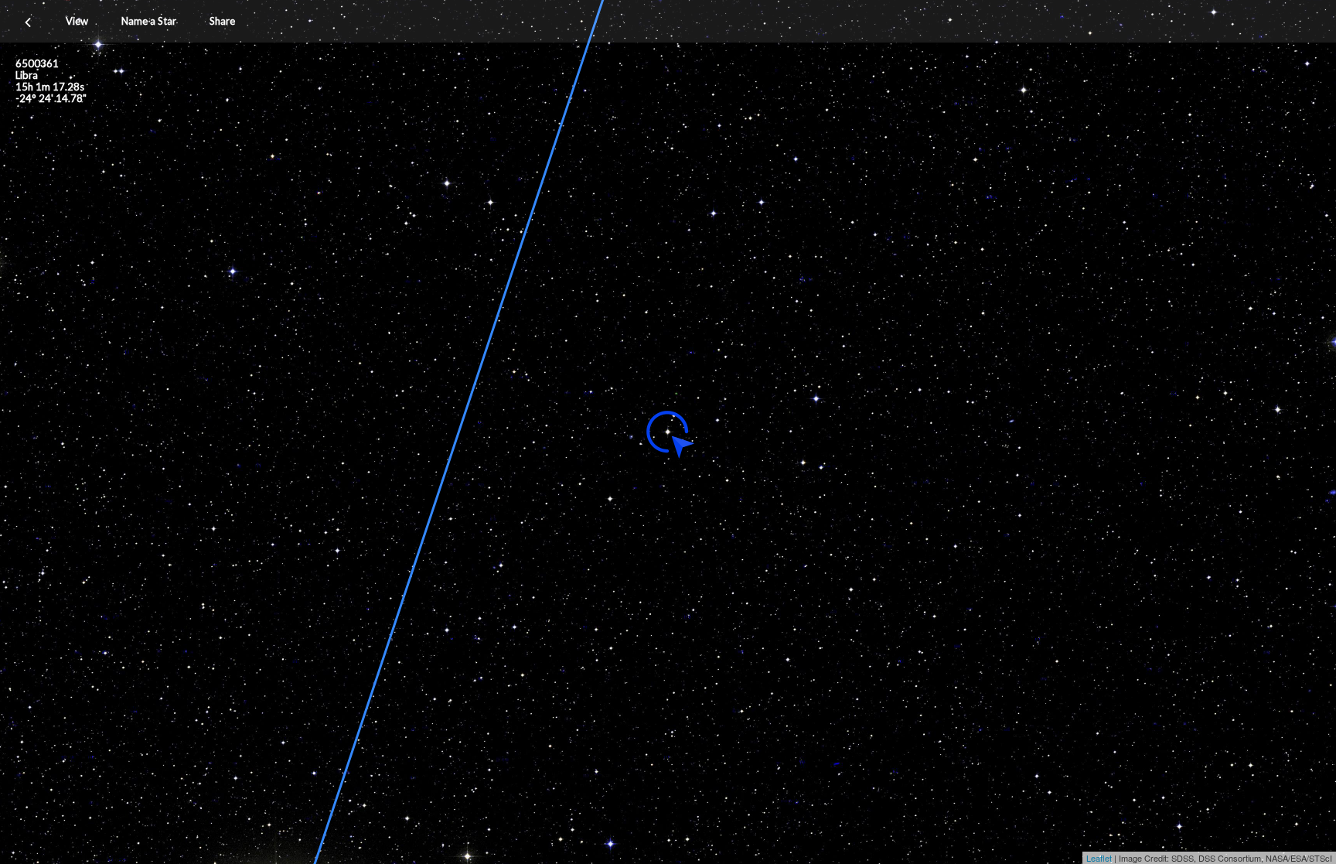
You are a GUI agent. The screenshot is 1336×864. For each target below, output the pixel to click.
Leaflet (1099, 858)
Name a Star (148, 21)
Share (222, 21)
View (77, 21)
